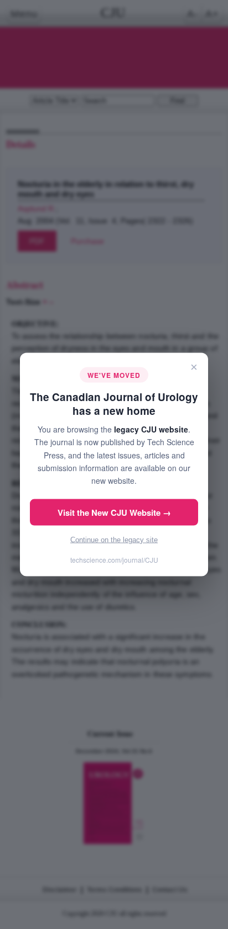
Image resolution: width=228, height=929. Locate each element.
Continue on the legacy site (114, 539)
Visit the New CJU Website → (114, 512)
